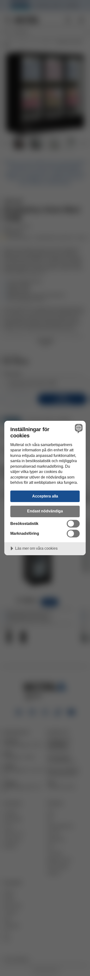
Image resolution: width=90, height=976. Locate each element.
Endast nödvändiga (45, 511)
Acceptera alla (45, 496)
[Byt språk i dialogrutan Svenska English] (78, 428)
